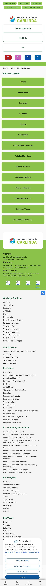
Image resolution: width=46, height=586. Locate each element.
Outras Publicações (11, 490)
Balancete (7, 528)
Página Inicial (8, 68)
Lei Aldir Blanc (9, 414)
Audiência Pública (10, 488)
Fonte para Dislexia (12, 7)
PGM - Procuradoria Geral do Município (19, 434)
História (6, 314)
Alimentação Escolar (11, 485)
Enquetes (7, 393)
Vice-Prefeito (8, 305)
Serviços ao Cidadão (11, 396)
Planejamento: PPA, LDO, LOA (15, 417)
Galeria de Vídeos (10, 338)
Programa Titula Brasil (12, 423)
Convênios (7, 408)
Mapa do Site (37, 3)
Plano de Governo (10, 420)
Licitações (7, 482)
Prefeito (6, 302)
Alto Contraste (23, 3)
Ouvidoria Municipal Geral (13, 432)
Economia (7, 308)
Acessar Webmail (10, 363)
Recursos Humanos (11, 399)
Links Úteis (7, 372)
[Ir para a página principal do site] (23, 18)
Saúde (5, 496)
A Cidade (7, 311)
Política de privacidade (22, 566)
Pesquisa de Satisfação (12, 341)
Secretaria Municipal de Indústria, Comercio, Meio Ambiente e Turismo (21, 441)
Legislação (7, 505)
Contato (6, 525)
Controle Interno (9, 402)
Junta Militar (8, 387)
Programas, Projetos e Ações (15, 381)
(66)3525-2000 (17, 259)
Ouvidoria (7, 354)
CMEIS (6, 511)
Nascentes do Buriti (11, 335)
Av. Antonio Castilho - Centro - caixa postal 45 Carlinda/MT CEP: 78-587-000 (22, 266)
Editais (6, 508)
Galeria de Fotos (9, 326)
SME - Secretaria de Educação (15, 470)
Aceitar (22, 577)
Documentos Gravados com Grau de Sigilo (20, 411)
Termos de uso (22, 572)
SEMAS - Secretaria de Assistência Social (20, 451)
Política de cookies (22, 560)
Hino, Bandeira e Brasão (13, 320)
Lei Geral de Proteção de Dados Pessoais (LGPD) (22, 552)
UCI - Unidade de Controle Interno (17, 473)
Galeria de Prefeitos (11, 329)
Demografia (8, 317)
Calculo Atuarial (9, 534)
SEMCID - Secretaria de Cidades (16, 454)
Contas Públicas (9, 405)
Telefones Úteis (9, 360)
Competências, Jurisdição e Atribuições (19, 375)
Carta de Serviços (10, 357)
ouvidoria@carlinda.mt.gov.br (15, 257)
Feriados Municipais (11, 323)
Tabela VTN (8, 499)
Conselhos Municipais (12, 378)
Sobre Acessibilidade (33, 7)
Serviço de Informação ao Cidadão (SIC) (19, 351)
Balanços (6, 531)
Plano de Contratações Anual (15, 493)
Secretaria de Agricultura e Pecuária (17, 437)
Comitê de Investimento (13, 537)
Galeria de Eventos (11, 332)
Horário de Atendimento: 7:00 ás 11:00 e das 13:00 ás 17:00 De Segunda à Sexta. (21, 274)
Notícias (6, 384)
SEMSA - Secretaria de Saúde (15, 462)
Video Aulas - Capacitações (14, 390)
